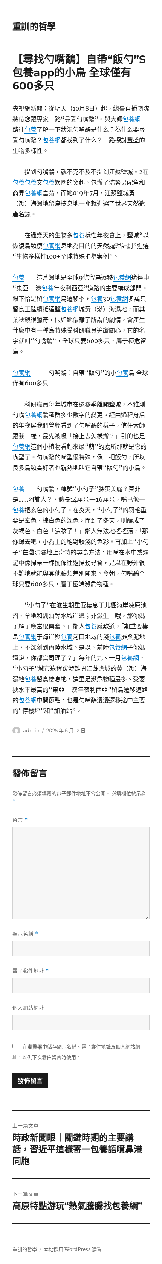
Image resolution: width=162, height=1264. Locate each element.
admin (31, 730)
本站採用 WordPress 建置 (73, 1249)
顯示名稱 (25, 934)
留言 (20, 820)
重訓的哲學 (34, 26)
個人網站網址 (28, 1008)
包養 (30, 129)
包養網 (131, 119)
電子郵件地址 (30, 971)
